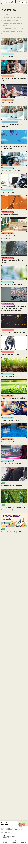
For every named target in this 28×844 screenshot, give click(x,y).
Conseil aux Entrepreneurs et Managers (11, 24)
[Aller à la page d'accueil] (8, 2)
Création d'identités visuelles (12, 31)
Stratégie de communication (12, 28)
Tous (4, 15)
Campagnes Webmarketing (12, 20)
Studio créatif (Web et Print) (12, 17)
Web (4, 34)
